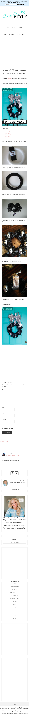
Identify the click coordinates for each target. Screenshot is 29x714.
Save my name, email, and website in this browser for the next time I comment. (13, 427)
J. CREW (14, 583)
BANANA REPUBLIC (14, 598)
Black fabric (7, 133)
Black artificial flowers (9, 134)
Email (3, 413)
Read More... (18, 530)
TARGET (14, 607)
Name (3, 407)
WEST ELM (14, 613)
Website (4, 419)
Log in (14, 704)
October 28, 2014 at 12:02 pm (12, 455)
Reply (3, 464)
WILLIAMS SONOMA (14, 615)
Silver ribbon (7, 136)
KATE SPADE (14, 589)
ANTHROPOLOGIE (14, 592)
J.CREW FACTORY (14, 586)
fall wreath (10, 78)
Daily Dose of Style (14, 14)
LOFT (14, 604)
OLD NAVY (14, 601)
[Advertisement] (14, 51)
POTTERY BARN (14, 610)
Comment (4, 389)
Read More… (23, 482)
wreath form (9, 131)
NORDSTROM (14, 595)
